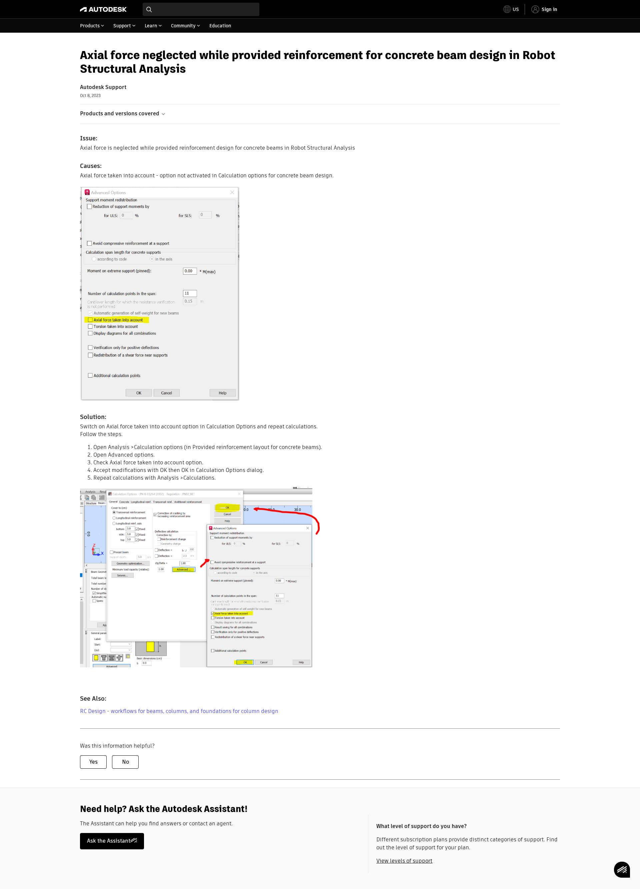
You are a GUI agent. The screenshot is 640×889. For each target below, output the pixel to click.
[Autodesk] (103, 9)
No (125, 762)
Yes (93, 762)
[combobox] (201, 9)
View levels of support (404, 861)
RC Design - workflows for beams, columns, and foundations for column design (179, 711)
